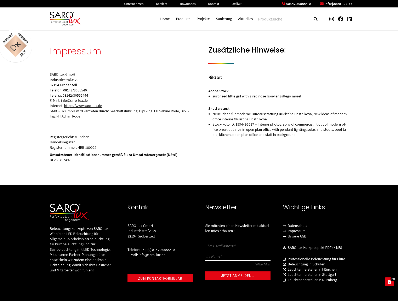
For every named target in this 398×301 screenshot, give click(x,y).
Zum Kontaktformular (160, 278)
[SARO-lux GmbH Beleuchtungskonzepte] (65, 19)
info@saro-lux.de (152, 254)
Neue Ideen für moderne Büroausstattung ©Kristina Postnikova (262, 114)
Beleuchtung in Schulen (306, 264)
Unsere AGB (296, 236)
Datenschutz (297, 225)
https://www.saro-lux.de (83, 105)
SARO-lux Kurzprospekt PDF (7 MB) (314, 247)
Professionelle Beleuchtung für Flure (316, 259)
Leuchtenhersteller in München (312, 269)
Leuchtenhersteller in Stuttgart (311, 274)
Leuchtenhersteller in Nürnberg (312, 279)
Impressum (296, 230)
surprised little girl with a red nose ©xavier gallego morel (256, 96)
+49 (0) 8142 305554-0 (158, 249)
